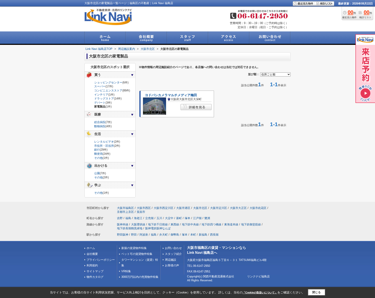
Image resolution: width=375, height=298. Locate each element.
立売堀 (149, 218)
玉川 (159, 218)
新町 (179, 218)
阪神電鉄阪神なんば (158, 228)
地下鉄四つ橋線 (211, 224)
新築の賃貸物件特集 (134, 248)
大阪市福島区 (125, 208)
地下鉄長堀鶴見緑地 (129, 228)
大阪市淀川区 (218, 208)
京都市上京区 (125, 211)
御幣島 (175, 234)
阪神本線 (122, 224)
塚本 (187, 218)
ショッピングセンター (108, 82)
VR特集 (126, 271)
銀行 (97, 149)
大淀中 (169, 218)
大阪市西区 (144, 208)
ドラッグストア (104, 98)
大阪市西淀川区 (163, 208)
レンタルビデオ (104, 141)
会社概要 (92, 254)
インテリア (101, 94)
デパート (99, 102)
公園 (97, 173)
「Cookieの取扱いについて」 (260, 292)
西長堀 (214, 234)
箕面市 (141, 211)
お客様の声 (172, 265)
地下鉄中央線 (190, 224)
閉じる (316, 292)
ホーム (91, 248)
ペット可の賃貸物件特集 (136, 254)
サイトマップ (95, 271)
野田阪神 (122, 234)
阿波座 (144, 234)
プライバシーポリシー (101, 259)
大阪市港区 (183, 208)
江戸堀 (197, 218)
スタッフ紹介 (173, 254)
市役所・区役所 (104, 145)
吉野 (120, 218)
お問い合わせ (173, 248)
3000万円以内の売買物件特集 (139, 276)
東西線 (175, 224)
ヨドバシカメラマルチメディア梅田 (171, 95)
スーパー (99, 86)
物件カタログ (95, 276)
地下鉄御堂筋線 (251, 224)
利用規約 (92, 265)
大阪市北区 (200, 208)
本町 (193, 234)
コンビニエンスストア (108, 90)
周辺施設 (170, 259)
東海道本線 (231, 224)
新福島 (203, 234)
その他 (98, 158)
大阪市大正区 (238, 208)
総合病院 (99, 122)
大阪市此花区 (258, 208)
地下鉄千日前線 (158, 224)
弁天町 (163, 234)
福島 (128, 218)
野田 (134, 234)
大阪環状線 (138, 224)
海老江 (138, 218)
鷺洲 (207, 218)
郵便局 (98, 153)
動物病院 (99, 126)
